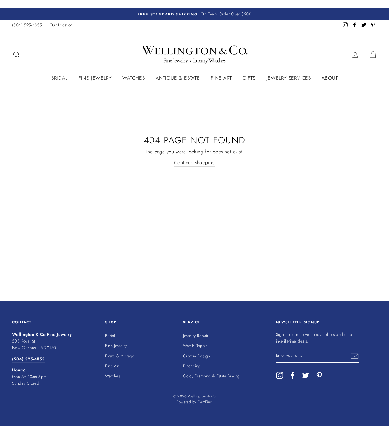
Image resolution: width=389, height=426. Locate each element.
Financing (192, 366)
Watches (133, 77)
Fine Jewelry (95, 77)
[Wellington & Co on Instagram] (279, 375)
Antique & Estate (178, 77)
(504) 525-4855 (27, 25)
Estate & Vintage (120, 356)
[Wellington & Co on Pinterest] (319, 375)
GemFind (205, 402)
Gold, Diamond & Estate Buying (211, 376)
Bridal (59, 77)
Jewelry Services (288, 77)
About (330, 77)
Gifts (249, 77)
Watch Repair (195, 346)
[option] (194, 14)
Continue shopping (194, 162)
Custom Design (196, 356)
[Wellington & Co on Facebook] (292, 375)
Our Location (61, 25)
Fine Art (221, 77)
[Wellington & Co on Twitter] (305, 375)
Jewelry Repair (195, 335)
